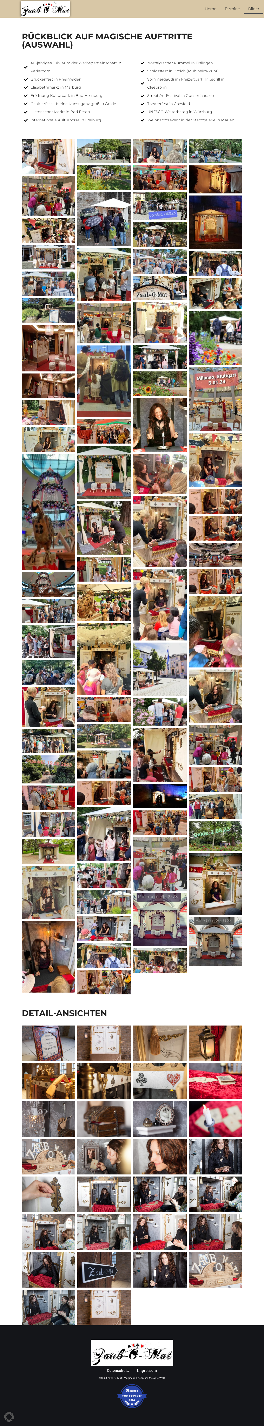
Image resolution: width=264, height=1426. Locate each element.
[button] (9, 1417)
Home (210, 9)
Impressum (147, 1370)
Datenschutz (118, 1370)
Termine (232, 9)
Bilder (253, 9)
